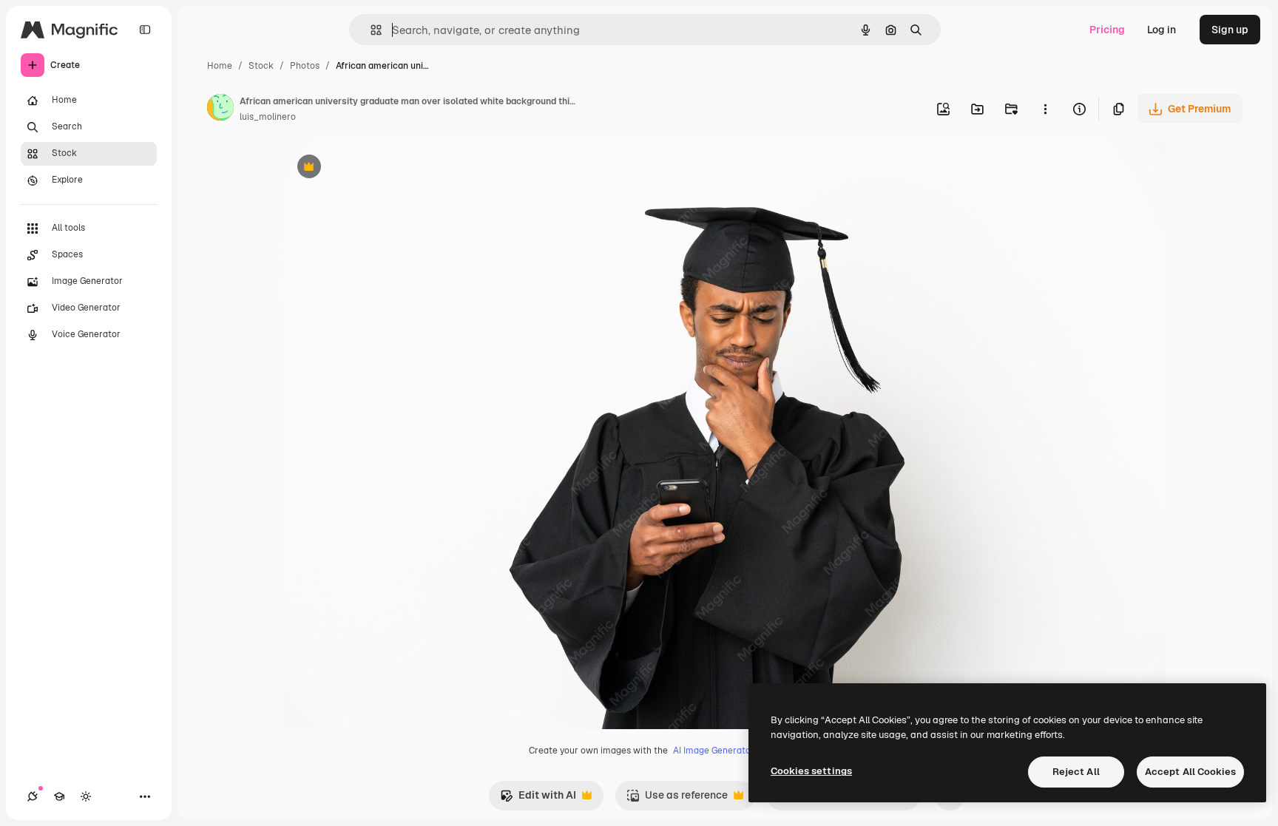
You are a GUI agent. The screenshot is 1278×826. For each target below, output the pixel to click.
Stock (261, 66)
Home (219, 66)
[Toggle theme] (86, 796)
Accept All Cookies (1190, 771)
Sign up (1229, 29)
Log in (1161, 29)
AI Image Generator (713, 750)
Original (377, 168)
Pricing (1107, 29)
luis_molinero (268, 117)
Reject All (1076, 771)
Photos (305, 66)
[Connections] (32, 796)
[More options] (1045, 108)
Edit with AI (538, 799)
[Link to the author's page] (220, 109)
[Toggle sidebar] (145, 29)
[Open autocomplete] (370, 29)
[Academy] (59, 796)
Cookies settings (811, 771)
